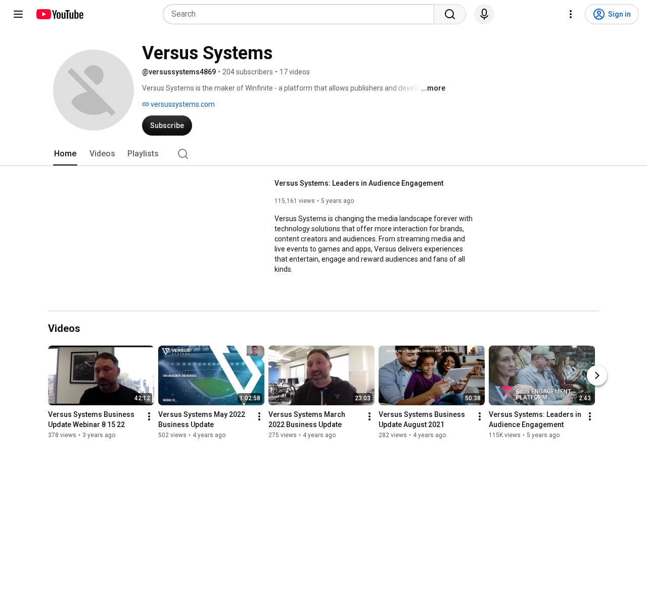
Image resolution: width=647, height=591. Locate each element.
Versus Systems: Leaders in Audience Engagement (358, 183)
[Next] (597, 375)
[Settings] (571, 14)
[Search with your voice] (484, 14)
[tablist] (323, 154)
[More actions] (149, 416)
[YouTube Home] (59, 14)
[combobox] (301, 14)
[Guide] (18, 14)
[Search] (450, 14)
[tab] (65, 154)
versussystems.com (182, 104)
